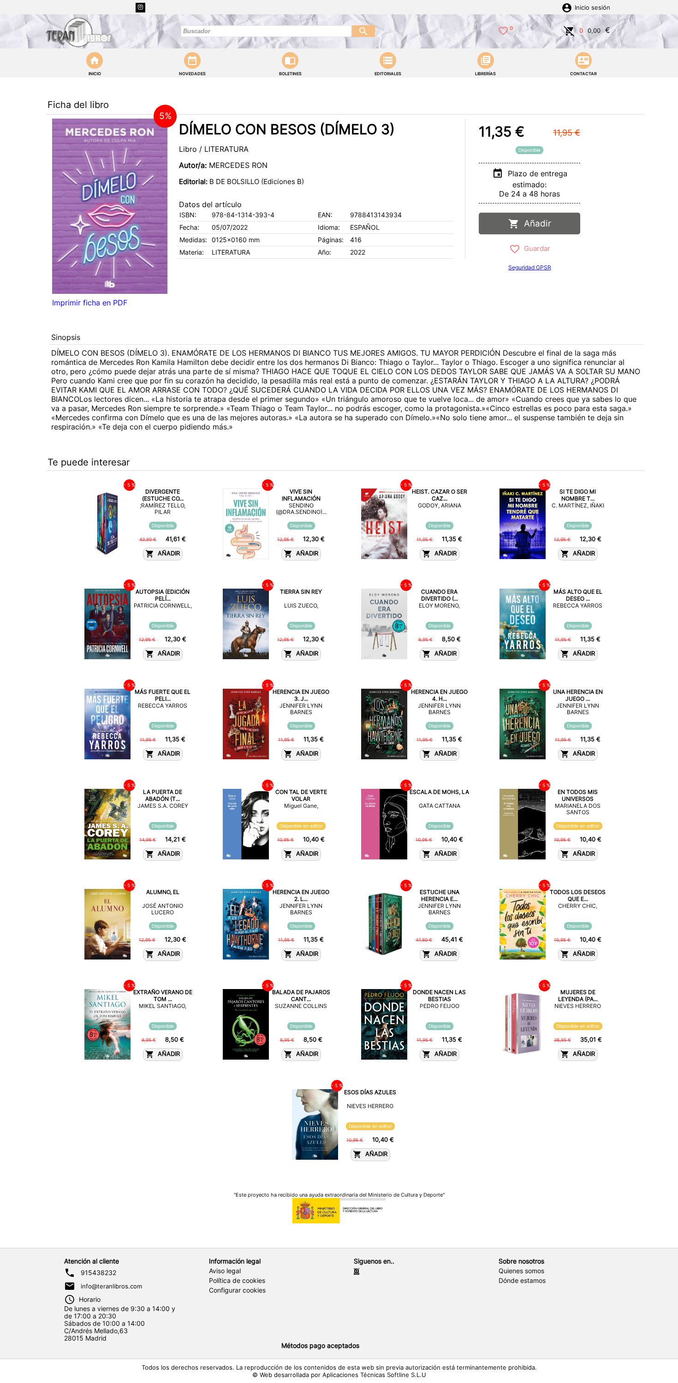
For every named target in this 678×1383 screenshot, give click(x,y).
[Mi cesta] (569, 30)
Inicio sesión (592, 7)
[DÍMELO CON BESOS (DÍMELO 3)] (109, 206)
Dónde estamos (522, 1280)
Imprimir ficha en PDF (89, 302)
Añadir (535, 223)
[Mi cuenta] (566, 7)
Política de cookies (237, 1280)
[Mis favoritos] (503, 30)
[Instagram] (140, 7)
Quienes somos (521, 1271)
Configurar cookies (237, 1290)
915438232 (98, 1272)
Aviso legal (225, 1271)
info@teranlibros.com (111, 1286)
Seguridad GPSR (529, 267)
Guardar (535, 248)
